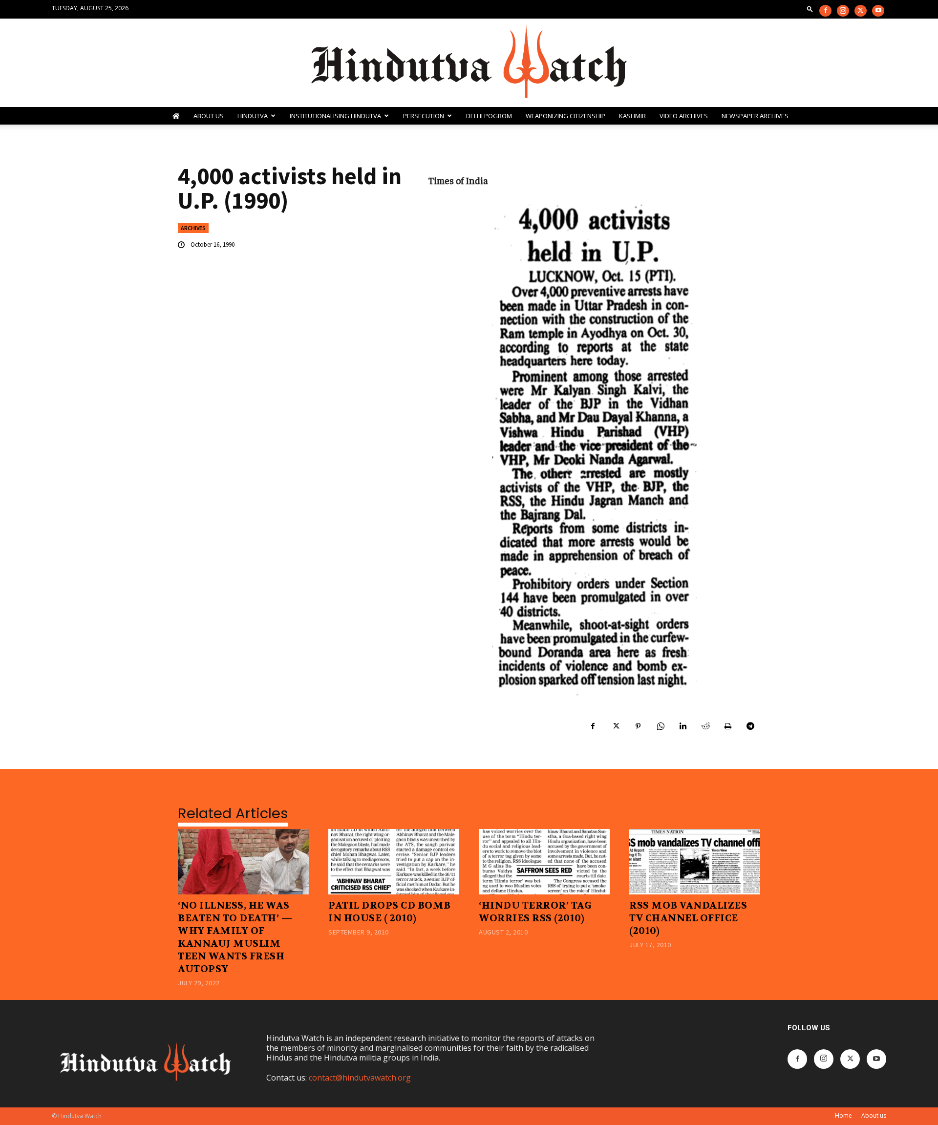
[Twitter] (860, 11)
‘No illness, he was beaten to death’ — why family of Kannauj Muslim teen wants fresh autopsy (235, 937)
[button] (810, 8)
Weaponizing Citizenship (565, 115)
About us (873, 1115)
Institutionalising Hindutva (335, 115)
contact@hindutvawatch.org (360, 1077)
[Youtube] (878, 11)
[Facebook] (825, 11)
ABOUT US (208, 115)
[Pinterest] (638, 726)
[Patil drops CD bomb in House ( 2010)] (393, 861)
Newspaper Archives (755, 115)
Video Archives (684, 115)
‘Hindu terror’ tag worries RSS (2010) (535, 911)
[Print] (728, 726)
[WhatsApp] (660, 726)
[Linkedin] (683, 726)
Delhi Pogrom (489, 115)
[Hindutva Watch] (469, 63)
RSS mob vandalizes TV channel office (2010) (688, 918)
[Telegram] (750, 726)
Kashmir (632, 115)
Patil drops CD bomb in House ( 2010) (389, 911)
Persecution (423, 115)
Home (843, 1115)
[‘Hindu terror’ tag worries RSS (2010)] (544, 861)
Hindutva (252, 115)
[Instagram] (843, 11)
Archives (193, 228)
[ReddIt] (705, 726)
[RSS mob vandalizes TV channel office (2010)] (694, 861)
